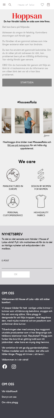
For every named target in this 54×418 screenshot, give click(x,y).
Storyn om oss (9, 396)
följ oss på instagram (18, 145)
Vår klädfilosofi (9, 391)
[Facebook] (4, 366)
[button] (27, 120)
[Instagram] (14, 367)
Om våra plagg (10, 402)
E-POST (5, 260)
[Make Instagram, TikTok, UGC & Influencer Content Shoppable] (47, 136)
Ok (15, 274)
